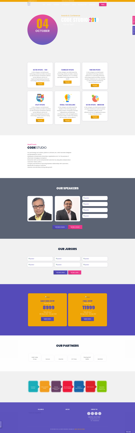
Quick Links (128, 432)
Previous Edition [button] (82, 4)
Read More (44, 202)
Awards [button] (49, 4)
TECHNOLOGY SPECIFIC (67, 70)
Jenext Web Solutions (80, 429)
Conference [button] (57, 4)
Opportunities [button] (66, 4)
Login (101, 1)
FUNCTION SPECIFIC (94, 70)
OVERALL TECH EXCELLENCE (67, 105)
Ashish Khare (35, 211)
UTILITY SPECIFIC (40, 105)
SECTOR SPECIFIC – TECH (40, 70)
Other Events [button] (92, 4)
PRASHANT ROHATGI (65, 214)
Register (105, 1)
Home (44, 4)
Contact (74, 4)
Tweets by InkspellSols (34, 413)
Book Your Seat (134, 30)
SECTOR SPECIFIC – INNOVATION (95, 105)
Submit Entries (134, 20)
